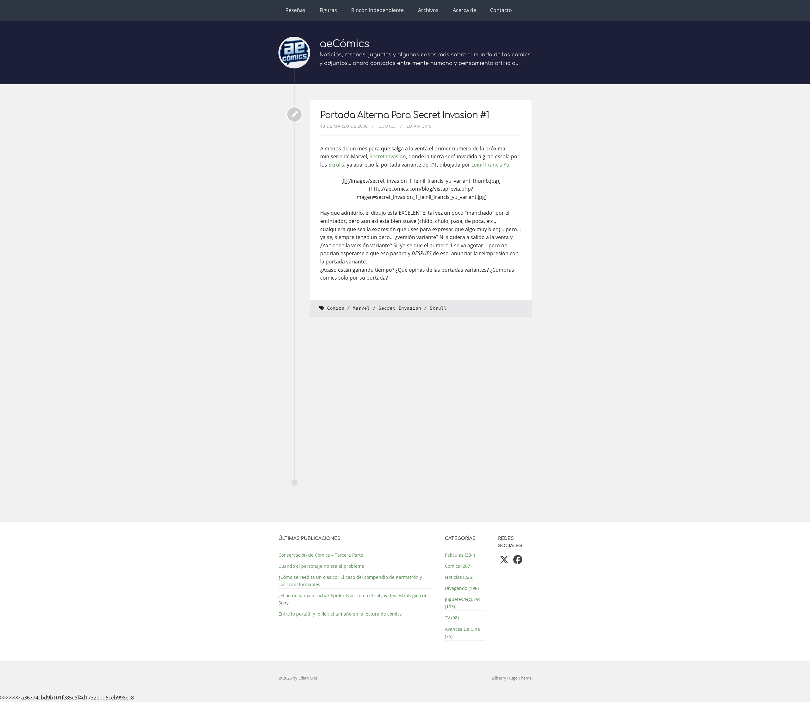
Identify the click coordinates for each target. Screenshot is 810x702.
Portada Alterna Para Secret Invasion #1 (404, 115)
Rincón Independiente (377, 10)
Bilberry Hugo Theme (512, 678)
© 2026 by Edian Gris (297, 678)
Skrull (438, 308)
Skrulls (336, 164)
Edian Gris (419, 126)
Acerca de (464, 10)
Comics (387, 126)
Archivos (428, 10)
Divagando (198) (462, 588)
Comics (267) (458, 566)
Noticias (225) (459, 577)
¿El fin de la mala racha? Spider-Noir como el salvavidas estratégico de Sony (352, 599)
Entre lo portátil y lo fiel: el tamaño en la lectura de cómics (340, 614)
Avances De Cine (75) (462, 632)
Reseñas (295, 10)
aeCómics (344, 44)
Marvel (361, 308)
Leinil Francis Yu (490, 164)
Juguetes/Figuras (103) (462, 603)
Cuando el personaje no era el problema (321, 566)
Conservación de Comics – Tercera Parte (320, 555)
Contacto (501, 10)
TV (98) (452, 618)
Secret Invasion (388, 156)
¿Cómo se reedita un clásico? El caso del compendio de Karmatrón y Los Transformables (350, 580)
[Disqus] (421, 408)
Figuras (328, 10)
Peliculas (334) (460, 555)
